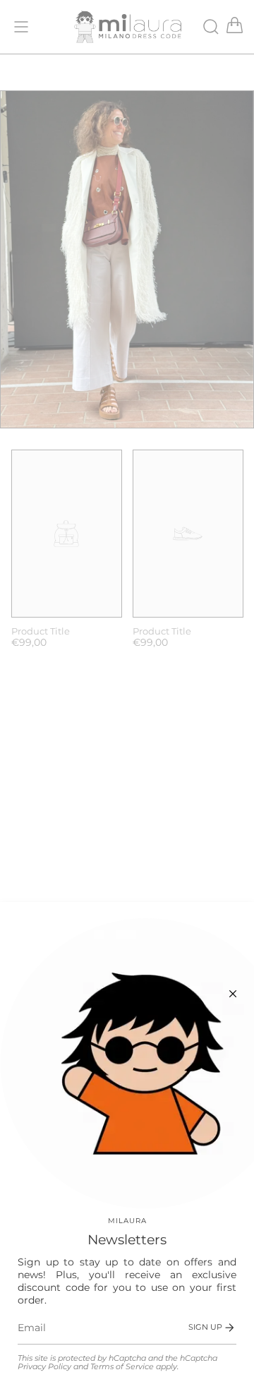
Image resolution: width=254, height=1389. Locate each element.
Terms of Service (122, 1366)
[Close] (233, 994)
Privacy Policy (44, 1366)
